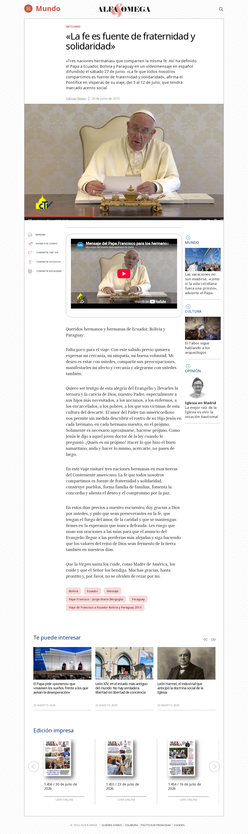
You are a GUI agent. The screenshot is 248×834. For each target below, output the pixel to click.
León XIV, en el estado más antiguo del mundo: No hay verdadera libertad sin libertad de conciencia (121, 688)
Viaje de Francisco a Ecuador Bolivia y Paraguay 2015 (105, 607)
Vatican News (76, 98)
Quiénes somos (112, 825)
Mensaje (113, 591)
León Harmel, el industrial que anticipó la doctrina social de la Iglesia (180, 688)
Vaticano (73, 26)
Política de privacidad (156, 825)
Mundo (48, 8)
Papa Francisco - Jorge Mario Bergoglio (96, 599)
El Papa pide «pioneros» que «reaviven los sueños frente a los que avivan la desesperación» (60, 688)
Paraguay (138, 599)
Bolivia (73, 591)
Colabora (131, 825)
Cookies (179, 825)
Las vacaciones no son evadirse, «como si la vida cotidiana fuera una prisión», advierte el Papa (202, 283)
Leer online (64, 800)
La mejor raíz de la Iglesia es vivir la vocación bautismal (201, 412)
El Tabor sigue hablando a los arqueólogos (197, 348)
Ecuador (92, 591)
